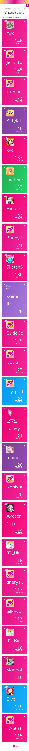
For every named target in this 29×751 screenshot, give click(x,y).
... (18, 746)
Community (7, 8)
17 (20, 746)
